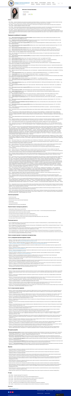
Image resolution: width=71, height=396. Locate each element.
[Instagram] (11, 392)
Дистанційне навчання (58, 390)
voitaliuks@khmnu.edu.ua (14, 388)
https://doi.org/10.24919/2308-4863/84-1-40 (19, 248)
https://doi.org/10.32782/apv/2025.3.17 (25, 253)
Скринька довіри (47, 393)
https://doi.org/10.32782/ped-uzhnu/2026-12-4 (40, 243)
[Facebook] (9, 392)
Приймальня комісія (40, 393)
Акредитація (38, 4)
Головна (32, 2)
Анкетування (43, 4)
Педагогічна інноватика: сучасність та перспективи (17, 243)
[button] (70, 8)
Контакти (54, 4)
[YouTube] (12, 392)
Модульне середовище (49, 390)
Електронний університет (41, 390)
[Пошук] (62, 3)
